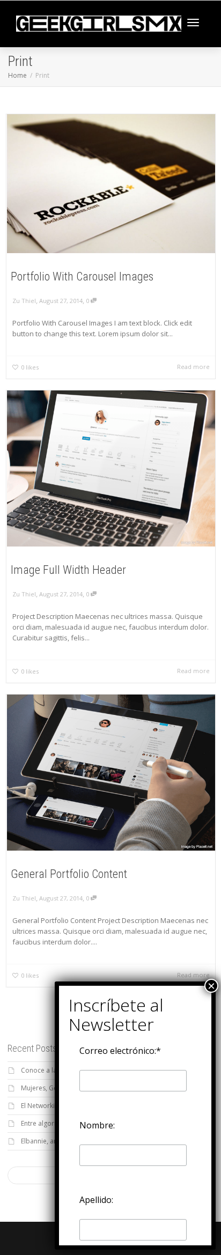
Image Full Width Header (68, 570)
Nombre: (97, 1125)
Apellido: (96, 1200)
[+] (111, 183)
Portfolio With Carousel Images (82, 276)
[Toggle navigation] (193, 22)
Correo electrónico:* (120, 1051)
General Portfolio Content (69, 874)
